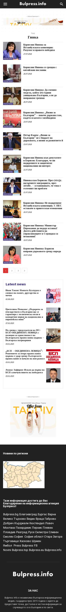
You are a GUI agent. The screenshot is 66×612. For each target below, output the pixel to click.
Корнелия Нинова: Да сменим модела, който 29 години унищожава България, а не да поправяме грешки (40, 94)
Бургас (43, 514)
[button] (5, 4)
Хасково (25, 541)
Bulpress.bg (11, 514)
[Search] (61, 4)
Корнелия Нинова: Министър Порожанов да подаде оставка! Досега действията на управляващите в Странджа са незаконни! (40, 231)
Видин (31, 519)
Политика (8, 59)
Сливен (53, 532)
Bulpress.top (20, 550)
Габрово (50, 519)
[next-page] (24, 270)
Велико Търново (15, 519)
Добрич (8, 523)
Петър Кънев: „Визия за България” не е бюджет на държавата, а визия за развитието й (43, 138)
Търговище (11, 541)
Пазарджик (24, 527)
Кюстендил (37, 523)
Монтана (9, 527)
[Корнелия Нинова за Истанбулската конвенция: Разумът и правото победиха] (12, 51)
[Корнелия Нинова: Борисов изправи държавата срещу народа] (12, 255)
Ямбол (8, 545)
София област (34, 536)
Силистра (42, 532)
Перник (37, 527)
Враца (40, 519)
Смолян (8, 536)
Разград (22, 532)
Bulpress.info (53, 550)
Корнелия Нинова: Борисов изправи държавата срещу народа (42, 250)
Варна (52, 514)
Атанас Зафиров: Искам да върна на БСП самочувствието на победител (25, 371)
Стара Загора (53, 536)
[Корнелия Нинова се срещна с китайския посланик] (12, 73)
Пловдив (9, 532)
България (8, 194)
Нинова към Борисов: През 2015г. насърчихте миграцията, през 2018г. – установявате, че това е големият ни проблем (42, 184)
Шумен (36, 541)
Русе (31, 532)
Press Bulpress (23, 545)
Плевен (48, 527)
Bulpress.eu (37, 550)
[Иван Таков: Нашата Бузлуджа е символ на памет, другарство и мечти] (53, 296)
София (19, 536)
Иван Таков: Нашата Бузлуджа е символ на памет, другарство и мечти (23, 293)
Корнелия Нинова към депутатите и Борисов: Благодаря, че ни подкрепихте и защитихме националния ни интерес (42, 161)
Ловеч (49, 523)
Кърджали (21, 523)
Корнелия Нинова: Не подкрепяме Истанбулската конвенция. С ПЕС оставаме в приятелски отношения (42, 205)
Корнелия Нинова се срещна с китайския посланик (40, 69)
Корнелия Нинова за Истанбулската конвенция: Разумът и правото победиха (39, 47)
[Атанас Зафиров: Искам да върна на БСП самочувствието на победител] (53, 375)
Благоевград (28, 514)
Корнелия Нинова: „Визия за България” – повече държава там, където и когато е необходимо (42, 115)
